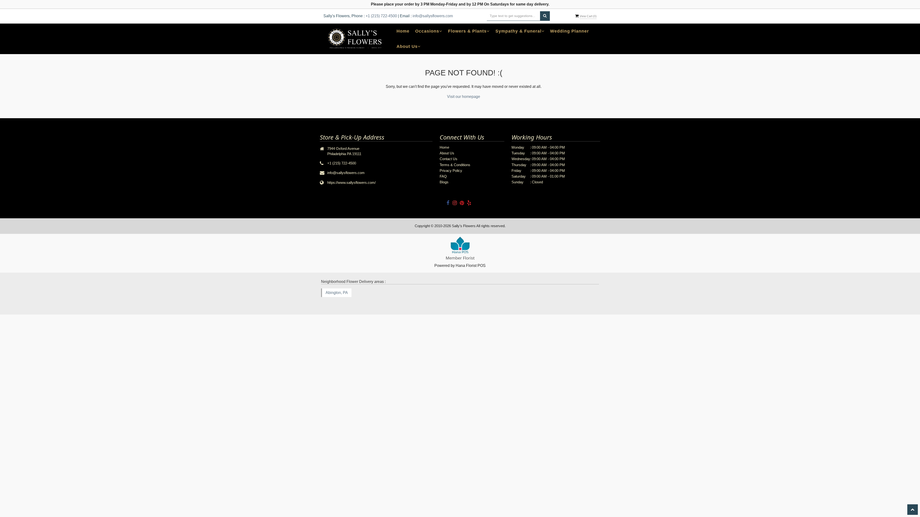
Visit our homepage (463, 97)
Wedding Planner (569, 31)
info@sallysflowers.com (433, 16)
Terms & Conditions (455, 165)
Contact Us (448, 159)
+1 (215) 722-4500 (381, 16)
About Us (447, 153)
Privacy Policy (451, 171)
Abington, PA (337, 293)
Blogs (444, 182)
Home (403, 31)
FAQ (443, 176)
